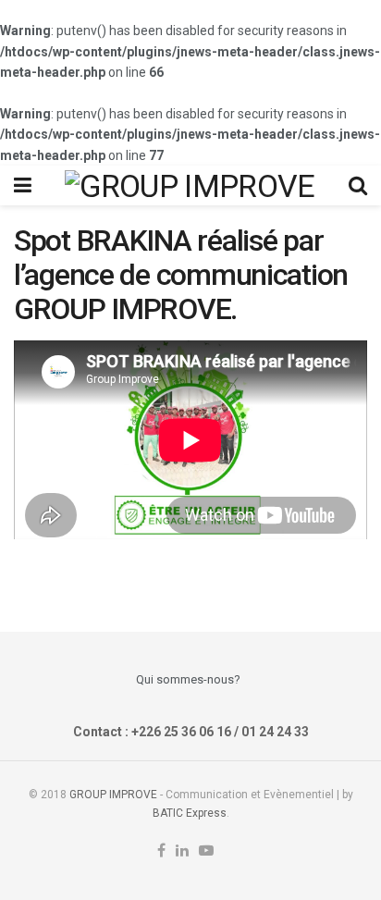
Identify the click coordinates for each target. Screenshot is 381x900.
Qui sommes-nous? (188, 679)
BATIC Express (190, 813)
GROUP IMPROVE (113, 794)
